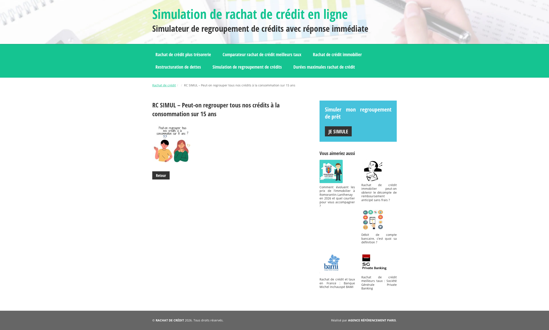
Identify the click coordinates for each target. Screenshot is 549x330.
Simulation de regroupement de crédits (247, 67)
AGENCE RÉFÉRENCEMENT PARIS (372, 320)
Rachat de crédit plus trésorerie (183, 54)
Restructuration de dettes (178, 67)
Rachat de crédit (164, 85)
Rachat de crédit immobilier (337, 54)
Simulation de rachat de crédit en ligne (250, 14)
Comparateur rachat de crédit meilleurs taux (262, 54)
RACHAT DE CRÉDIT (170, 320)
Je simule (338, 131)
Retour (161, 175)
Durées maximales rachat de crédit (324, 67)
